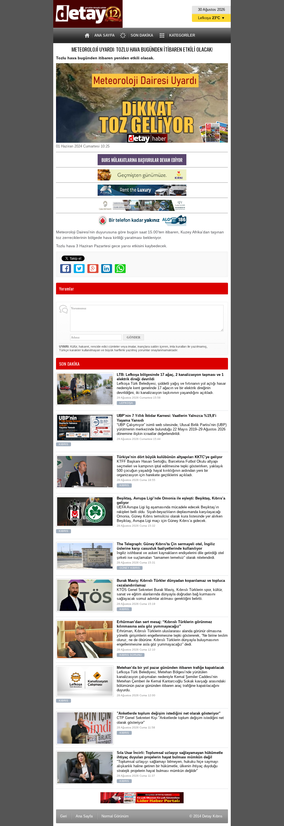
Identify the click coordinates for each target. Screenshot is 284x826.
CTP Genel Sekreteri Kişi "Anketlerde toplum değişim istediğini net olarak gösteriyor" (170, 722)
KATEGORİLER (182, 35)
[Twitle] (79, 268)
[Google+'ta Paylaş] (92, 268)
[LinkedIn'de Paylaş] (106, 268)
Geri (63, 816)
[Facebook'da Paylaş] (65, 268)
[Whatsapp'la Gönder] (120, 268)
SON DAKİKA (142, 35)
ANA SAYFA (104, 35)
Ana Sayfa (84, 816)
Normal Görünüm (115, 816)
